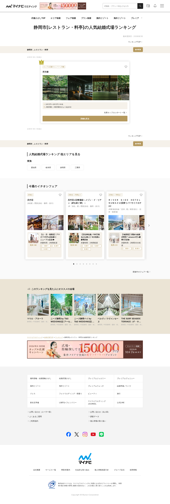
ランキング (59, 337)
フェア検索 (71, 18)
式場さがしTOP (38, 18)
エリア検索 (56, 18)
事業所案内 (65, 470)
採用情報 (133, 470)
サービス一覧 (50, 470)
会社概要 (36, 470)
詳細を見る (85, 119)
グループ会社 (119, 470)
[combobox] (120, 6)
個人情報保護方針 (102, 470)
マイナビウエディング (34, 337)
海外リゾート (120, 18)
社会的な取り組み (82, 470)
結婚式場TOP (48, 337)
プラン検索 (86, 18)
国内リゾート (102, 18)
